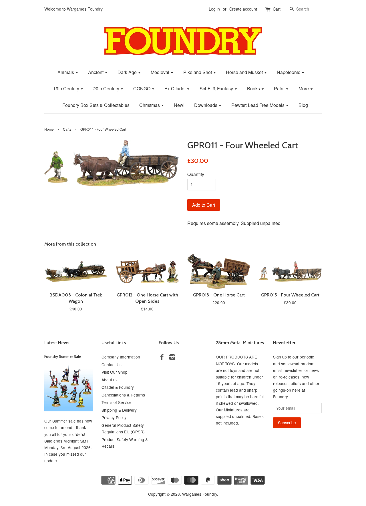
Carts (67, 129)
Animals (66, 72)
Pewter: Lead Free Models (258, 105)
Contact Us (112, 364)
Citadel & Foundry (118, 387)
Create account (243, 9)
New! (179, 105)
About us (110, 380)
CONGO (142, 88)
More (304, 88)
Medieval (160, 72)
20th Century (106, 88)
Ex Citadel (175, 88)
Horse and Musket (245, 72)
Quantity (195, 174)
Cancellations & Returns (123, 395)
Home (49, 129)
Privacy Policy (114, 417)
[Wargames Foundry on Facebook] (162, 358)
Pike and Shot (198, 72)
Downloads (206, 105)
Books (254, 88)
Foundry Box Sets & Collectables (96, 105)
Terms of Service (117, 402)
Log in (214, 9)
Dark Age (128, 72)
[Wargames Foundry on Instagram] (172, 358)
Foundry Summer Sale (62, 356)
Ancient (96, 72)
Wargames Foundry (199, 494)
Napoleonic (289, 72)
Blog (303, 105)
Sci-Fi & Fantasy (217, 88)
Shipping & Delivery (119, 410)
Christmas (150, 105)
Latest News (56, 342)
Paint (280, 88)
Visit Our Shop (115, 372)
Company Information (121, 357)
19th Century (66, 88)
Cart (277, 9)
